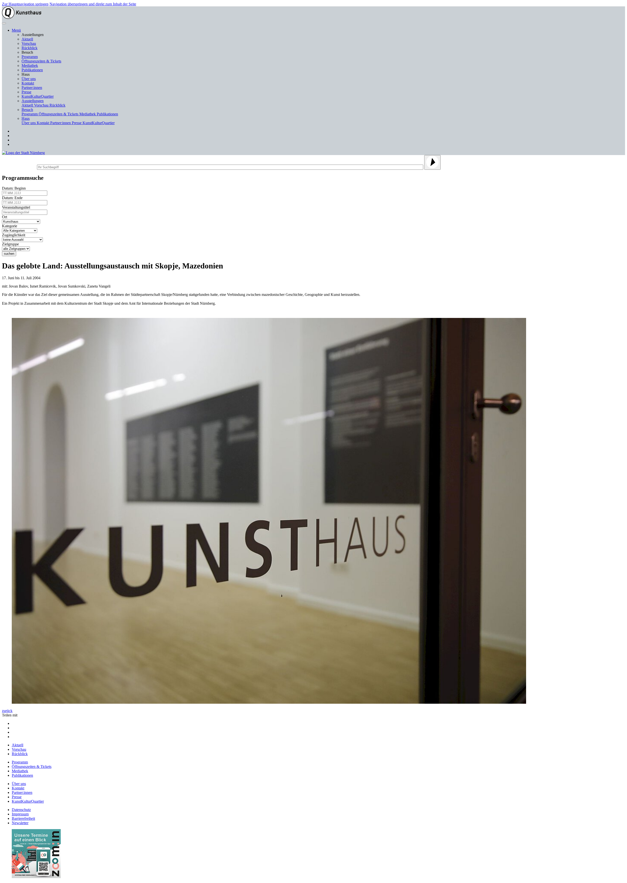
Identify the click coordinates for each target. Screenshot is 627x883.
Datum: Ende (13, 198)
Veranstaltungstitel (17, 207)
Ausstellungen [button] (33, 101)
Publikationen (32, 70)
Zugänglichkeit (14, 235)
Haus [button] (26, 118)
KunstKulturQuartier (38, 96)
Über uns (29, 79)
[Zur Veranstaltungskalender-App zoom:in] (36, 877)
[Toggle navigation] (4, 23)
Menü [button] (16, 30)
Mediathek (30, 65)
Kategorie (10, 226)
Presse (26, 92)
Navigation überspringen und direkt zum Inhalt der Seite (92, 4)
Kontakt (28, 83)
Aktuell (27, 39)
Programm (30, 57)
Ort (5, 217)
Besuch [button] (27, 110)
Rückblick (29, 48)
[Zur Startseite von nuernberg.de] (23, 153)
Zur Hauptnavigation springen (25, 4)
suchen (9, 253)
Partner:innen (32, 87)
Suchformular (19, 166)
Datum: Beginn (15, 188)
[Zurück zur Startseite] (21, 17)
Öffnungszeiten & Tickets (41, 61)
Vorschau (29, 43)
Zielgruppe (11, 244)
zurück (7, 711)
